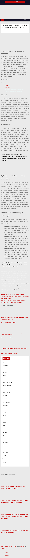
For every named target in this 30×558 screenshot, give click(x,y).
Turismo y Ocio (6, 458)
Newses (22, 546)
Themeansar (4, 548)
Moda (4, 425)
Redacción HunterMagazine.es (9, 322)
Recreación (5, 438)
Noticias (5, 432)
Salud (4, 445)
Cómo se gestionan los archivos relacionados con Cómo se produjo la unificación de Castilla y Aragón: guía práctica (15, 516)
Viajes (4, 462)
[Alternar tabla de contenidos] (2, 83)
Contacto (7, 555)
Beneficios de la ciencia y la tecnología (13, 91)
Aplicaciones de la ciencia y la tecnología (14, 89)
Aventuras (5, 369)
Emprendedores (6, 402)
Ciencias (5, 372)
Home (6, 552)
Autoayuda (5, 365)
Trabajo (4, 455)
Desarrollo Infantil (7, 385)
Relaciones (5, 442)
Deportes (5, 379)
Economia (5, 395)
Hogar (4, 418)
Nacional (5, 429)
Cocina (4, 375)
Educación (5, 399)
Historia (4, 415)
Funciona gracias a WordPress (9, 546)
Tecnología (7, 87)
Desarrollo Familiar (7, 382)
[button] (28, 20)
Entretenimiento (6, 409)
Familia (4, 412)
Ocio (4, 435)
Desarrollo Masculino (8, 389)
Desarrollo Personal (7, 392)
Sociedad (5, 449)
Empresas (5, 405)
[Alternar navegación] (25, 20)
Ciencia (6, 85)
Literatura (5, 422)
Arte (4, 362)
